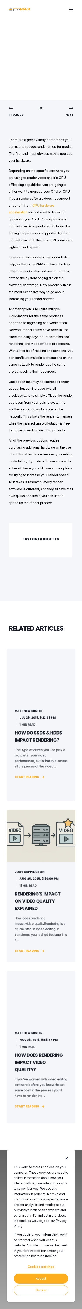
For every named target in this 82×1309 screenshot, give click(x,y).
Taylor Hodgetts (23, 48)
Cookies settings (41, 1266)
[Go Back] (41, 108)
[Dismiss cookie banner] (66, 1159)
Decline (41, 1290)
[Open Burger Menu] (71, 9)
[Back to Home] (20, 9)
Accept (41, 1278)
